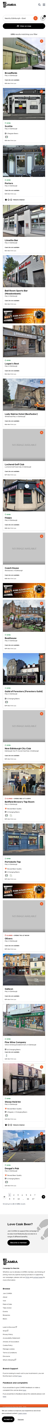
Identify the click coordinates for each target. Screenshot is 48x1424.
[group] (24, 54)
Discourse (6, 1356)
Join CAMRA (7, 1293)
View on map (25, 26)
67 (33, 1199)
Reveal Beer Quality (14, 809)
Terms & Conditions (10, 1352)
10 (18, 1199)
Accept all (8, 1419)
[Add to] (41, 41)
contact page (38, 1277)
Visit (4, 1300)
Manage (21, 1419)
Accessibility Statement (11, 1338)
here (20, 1376)
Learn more (22, 1413)
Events (5, 1311)
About (5, 1297)
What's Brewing (9, 1360)
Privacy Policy (8, 1334)
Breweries (6, 1315)
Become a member (18, 1242)
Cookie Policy (7, 1345)
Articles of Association (11, 1341)
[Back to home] (9, 5)
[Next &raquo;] (43, 1197)
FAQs (27, 1277)
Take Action (7, 1308)
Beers (5, 1319)
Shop (5, 1331)
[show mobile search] (39, 4)
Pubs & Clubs (7, 1304)
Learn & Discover (9, 1327)
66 (28, 1199)
